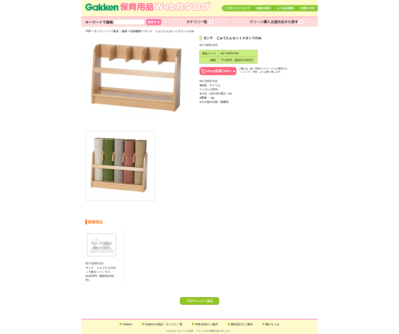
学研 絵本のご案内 (206, 324)
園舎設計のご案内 (242, 324)
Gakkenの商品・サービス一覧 (163, 324)
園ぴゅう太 (272, 324)
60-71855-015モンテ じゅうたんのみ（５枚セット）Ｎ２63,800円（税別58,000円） (100, 272)
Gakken (127, 324)
